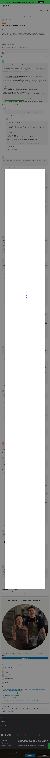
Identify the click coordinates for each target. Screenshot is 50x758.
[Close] (43, 171)
